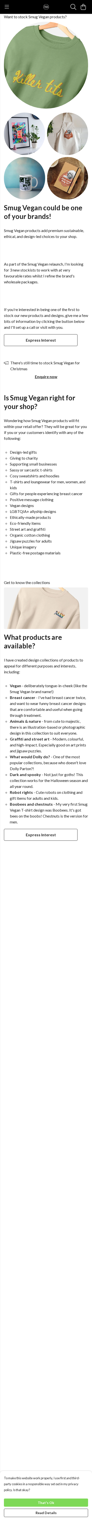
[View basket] (83, 7)
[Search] (73, 7)
